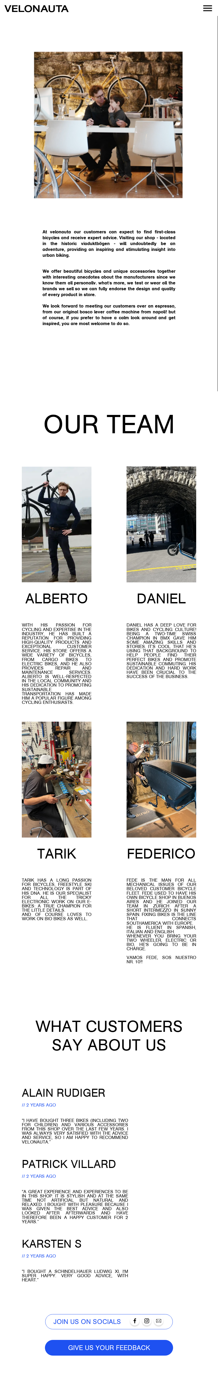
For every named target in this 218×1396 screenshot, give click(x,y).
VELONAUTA (36, 8)
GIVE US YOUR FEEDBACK (109, 1348)
